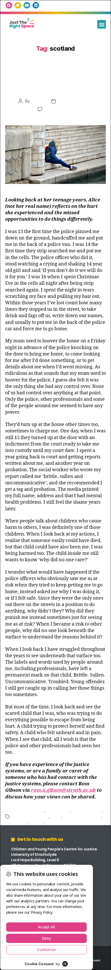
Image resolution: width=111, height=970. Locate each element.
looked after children (82, 816)
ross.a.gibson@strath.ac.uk (63, 790)
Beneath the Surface (55, 87)
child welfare (58, 810)
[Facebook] (9, 5)
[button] (101, 24)
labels (55, 816)
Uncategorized (55, 75)
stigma (36, 822)
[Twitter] (17, 5)
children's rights (87, 810)
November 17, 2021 (75, 101)
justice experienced (30, 816)
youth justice (57, 822)
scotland (20, 822)
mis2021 (38, 101)
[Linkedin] (36, 5)
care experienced (28, 810)
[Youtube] (26, 5)
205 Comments (59, 109)
